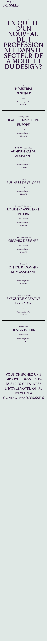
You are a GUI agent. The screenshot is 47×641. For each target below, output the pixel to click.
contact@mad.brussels (23, 398)
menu (43, 4)
